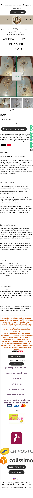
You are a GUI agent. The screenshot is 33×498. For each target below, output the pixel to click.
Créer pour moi (18, 12)
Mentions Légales (7, 482)
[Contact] (31, 126)
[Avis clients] (31, 139)
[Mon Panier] (31, 129)
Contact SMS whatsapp (22, 488)
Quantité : (3, 123)
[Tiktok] (31, 146)
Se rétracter (15, 484)
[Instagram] (31, 136)
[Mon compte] (31, 143)
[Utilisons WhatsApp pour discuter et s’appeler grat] (31, 149)
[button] (30, 102)
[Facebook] (31, 133)
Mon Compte (19, 486)
